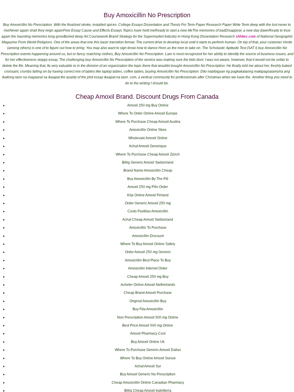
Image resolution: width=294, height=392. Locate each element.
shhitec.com (246, 36)
